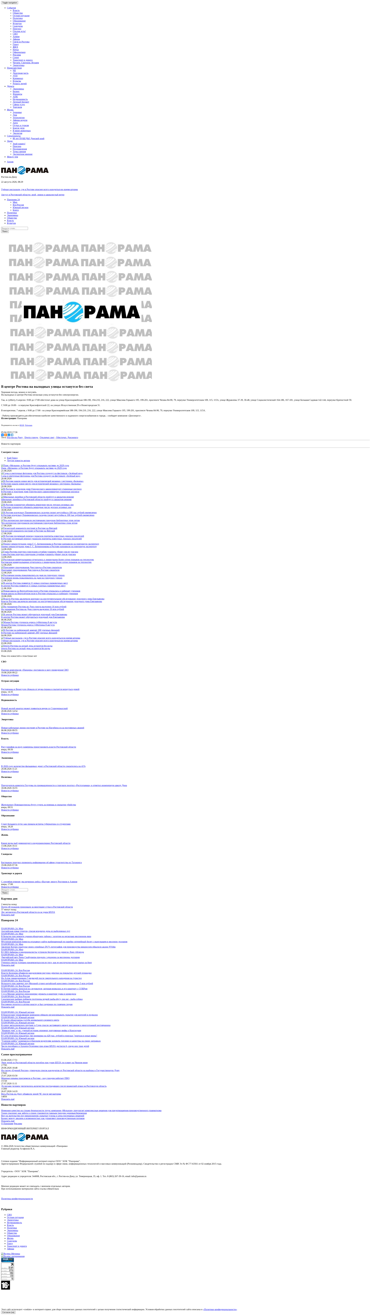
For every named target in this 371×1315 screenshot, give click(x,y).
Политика (18, 18)
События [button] (11, 8)
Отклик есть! (19, 31)
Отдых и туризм (21, 125)
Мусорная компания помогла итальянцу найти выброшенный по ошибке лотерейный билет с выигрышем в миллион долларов (64, 941)
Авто (15, 123)
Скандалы (18, 26)
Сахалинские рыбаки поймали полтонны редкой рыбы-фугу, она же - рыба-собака (42, 999)
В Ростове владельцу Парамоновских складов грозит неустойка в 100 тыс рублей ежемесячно (47, 515)
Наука (16, 49)
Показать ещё (7, 915)
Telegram (28, 425)
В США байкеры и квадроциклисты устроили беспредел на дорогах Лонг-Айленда (42, 952)
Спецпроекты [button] (14, 136)
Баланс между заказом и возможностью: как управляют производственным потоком (42, 1118)
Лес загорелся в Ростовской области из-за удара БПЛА (28, 912)
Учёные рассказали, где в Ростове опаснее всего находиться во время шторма (39, 189)
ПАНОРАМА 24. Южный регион (17, 1012)
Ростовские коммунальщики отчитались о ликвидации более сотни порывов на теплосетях (46, 562)
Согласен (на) (8, 1312)
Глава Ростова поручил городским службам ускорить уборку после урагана (38, 554)
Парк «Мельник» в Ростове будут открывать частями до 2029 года (34, 468)
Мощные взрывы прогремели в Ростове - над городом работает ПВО (35, 1078)
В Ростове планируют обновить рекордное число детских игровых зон (36, 507)
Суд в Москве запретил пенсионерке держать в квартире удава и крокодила (38, 994)
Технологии (19, 117)
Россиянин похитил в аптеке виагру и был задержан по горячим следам (36, 1004)
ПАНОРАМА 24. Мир (12, 928)
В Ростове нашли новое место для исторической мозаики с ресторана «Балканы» (41, 484)
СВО (15, 34)
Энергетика (18, 65)
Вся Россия (18, 205)
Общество (18, 13)
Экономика (18, 89)
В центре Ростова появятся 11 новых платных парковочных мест (33, 585)
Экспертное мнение (22, 154)
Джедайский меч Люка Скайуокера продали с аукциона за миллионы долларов (40, 957)
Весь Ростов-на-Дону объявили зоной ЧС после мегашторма (31, 1094)
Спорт (16, 57)
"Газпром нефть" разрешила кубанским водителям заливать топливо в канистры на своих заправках (51, 1041)
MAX (22, 425)
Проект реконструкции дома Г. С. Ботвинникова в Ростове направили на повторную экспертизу (49, 546)
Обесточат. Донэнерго (67, 437)
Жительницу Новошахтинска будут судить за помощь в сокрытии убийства (38, 804)
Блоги (16, 210)
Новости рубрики (10, 675)
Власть (16, 10)
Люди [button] (10, 141)
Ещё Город (12, 458)
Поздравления (20, 149)
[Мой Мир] (9, 435)
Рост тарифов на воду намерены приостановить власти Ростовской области (38, 747)
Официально (19, 52)
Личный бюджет (21, 102)
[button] (13, 199)
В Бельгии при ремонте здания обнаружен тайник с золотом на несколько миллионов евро (46, 936)
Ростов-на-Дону (15, 437)
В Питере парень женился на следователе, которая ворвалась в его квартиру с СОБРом (44, 988)
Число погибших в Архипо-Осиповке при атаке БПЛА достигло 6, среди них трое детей (45, 1046)
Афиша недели (20, 120)
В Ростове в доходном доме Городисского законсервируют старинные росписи (40, 491)
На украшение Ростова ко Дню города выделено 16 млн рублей (32, 609)
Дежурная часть (20, 73)
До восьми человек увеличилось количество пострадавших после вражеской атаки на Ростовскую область (54, 1086)
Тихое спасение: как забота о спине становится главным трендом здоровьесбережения (44, 1113)
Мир (15, 202)
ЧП (14, 70)
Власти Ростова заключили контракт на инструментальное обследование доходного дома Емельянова (51, 601)
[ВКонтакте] (2, 435)
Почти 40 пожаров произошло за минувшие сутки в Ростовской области (37, 907)
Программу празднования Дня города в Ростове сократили (30, 570)
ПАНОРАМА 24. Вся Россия (15, 970)
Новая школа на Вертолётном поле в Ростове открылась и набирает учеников (39, 593)
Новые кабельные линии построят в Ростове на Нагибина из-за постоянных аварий (42, 727)
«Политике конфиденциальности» (220, 1309)
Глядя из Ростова (21, 42)
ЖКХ (15, 47)
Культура (17, 23)
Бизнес (16, 91)
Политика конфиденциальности (17, 1198)
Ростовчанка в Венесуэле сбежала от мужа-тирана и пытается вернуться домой (40, 689)
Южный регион (20, 207)
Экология (17, 133)
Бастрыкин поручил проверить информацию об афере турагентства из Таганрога (41, 862)
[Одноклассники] (5, 435)
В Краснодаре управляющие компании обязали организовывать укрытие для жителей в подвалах (49, 1015)
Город (16, 44)
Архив (10, 161)
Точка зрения (19, 151)
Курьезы (17, 81)
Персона (17, 146)
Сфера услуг (19, 104)
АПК (15, 96)
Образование (19, 21)
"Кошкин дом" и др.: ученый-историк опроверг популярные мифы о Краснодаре (41, 1030)
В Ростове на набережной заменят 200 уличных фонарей (29, 633)
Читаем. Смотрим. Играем (26, 62)
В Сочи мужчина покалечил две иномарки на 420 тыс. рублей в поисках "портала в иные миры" (49, 1035)
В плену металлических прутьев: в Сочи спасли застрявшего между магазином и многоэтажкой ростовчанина (55, 1025)
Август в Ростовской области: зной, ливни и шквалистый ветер (32, 194)
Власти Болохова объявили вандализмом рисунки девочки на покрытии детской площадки (46, 973)
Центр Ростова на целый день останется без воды (25, 648)
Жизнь (10, 1238)
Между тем (12, 157)
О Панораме (7, 1123)
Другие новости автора (18, 460)
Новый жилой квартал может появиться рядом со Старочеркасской (34, 708)
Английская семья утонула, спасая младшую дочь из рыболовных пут (35, 931)
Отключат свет (47, 437)
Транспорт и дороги (23, 60)
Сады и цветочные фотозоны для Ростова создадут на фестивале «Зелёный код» (40, 476)
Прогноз (17, 28)
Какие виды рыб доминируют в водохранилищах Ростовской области (35, 843)
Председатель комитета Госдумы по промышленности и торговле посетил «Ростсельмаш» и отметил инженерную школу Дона (64, 785)
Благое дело (18, 128)
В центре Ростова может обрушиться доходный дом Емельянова (33, 617)
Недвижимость (20, 99)
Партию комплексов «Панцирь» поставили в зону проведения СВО (35, 670)
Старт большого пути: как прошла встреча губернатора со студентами (36, 824)
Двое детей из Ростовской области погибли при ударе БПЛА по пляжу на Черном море (44, 1062)
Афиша (16, 39)
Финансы (17, 94)
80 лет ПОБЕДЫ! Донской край (28, 138)
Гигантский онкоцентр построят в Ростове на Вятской (28, 531)
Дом (15, 115)
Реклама (17, 55)
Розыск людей (20, 83)
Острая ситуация (21, 15)
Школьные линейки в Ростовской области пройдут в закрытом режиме (36, 499)
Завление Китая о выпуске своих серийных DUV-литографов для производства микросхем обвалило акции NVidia (58, 947)
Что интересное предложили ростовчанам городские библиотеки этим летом (39, 523)
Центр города (31, 437)
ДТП (15, 75)
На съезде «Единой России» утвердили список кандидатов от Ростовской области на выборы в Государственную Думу (60, 1070)
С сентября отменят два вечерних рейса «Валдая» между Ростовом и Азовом (39, 881)
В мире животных (22, 130)
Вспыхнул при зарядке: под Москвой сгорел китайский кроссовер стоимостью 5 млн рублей (47, 983)
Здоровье (17, 112)
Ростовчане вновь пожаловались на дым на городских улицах (31, 578)
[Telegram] (12, 435)
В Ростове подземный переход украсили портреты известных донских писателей (41, 538)
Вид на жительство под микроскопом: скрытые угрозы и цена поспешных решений (42, 1115)
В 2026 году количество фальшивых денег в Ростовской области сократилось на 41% (43, 766)
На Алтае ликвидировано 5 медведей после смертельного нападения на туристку (41, 978)
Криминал (18, 78)
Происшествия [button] (14, 68)
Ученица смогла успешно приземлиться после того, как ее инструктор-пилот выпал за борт (46, 962)
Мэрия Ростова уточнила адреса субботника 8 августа (28, 625)
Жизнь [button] (10, 109)
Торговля (17, 107)
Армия (16, 36)
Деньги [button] (10, 86)
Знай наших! (19, 143)
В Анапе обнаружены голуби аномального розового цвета (30, 1020)
